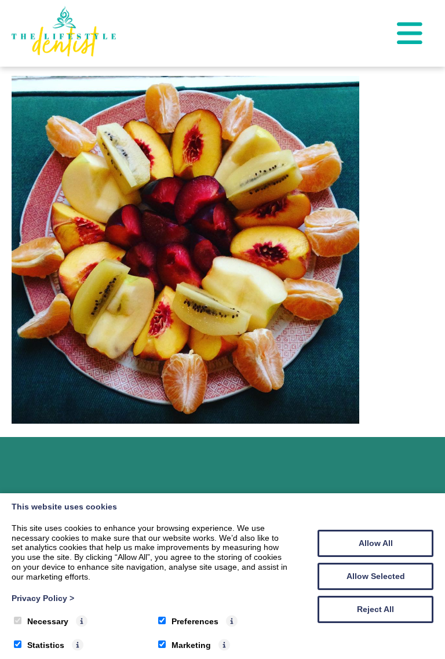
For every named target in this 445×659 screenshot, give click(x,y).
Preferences (195, 621)
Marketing (191, 645)
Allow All (376, 543)
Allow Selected (375, 576)
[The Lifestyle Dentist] (64, 53)
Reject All (375, 609)
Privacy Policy (43, 598)
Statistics (45, 645)
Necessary (47, 621)
